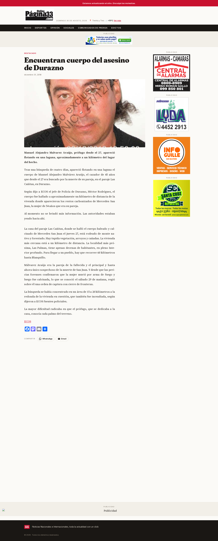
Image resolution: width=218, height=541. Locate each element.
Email (63, 338)
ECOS (27, 321)
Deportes (41, 28)
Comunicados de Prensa (93, 28)
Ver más (117, 21)
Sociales (68, 28)
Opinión (55, 28)
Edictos (116, 28)
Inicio (27, 28)
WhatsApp (47, 338)
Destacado (30, 53)
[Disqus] (84, 378)
